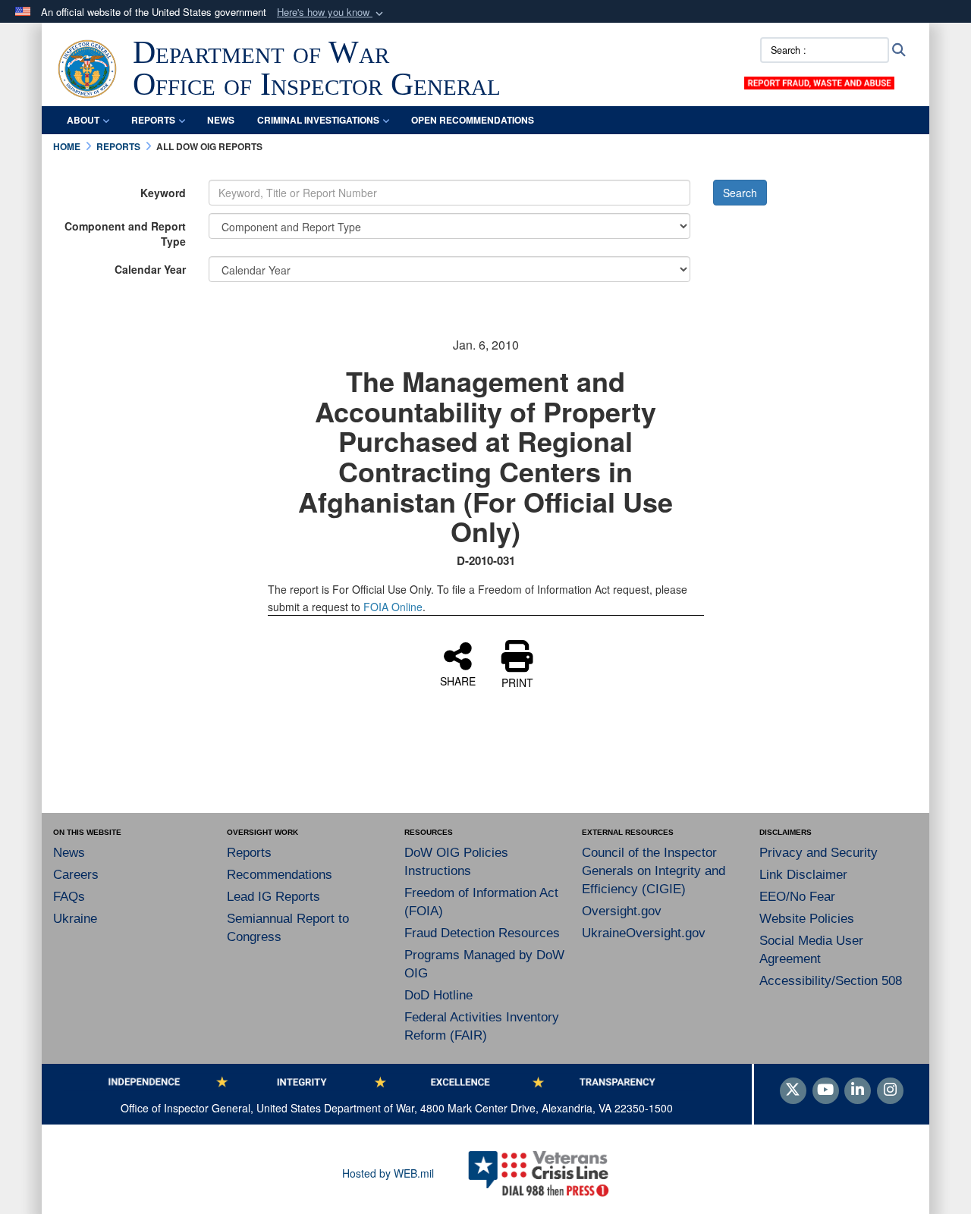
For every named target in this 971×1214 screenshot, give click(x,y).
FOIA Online (393, 606)
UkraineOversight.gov (643, 933)
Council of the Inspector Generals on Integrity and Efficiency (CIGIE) (653, 870)
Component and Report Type (125, 233)
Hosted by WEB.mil (388, 1173)
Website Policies (806, 918)
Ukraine (75, 918)
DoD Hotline (438, 995)
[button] (331, 12)
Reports (249, 852)
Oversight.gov (621, 911)
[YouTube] (825, 1090)
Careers (76, 874)
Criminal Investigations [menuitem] (318, 120)
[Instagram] (890, 1090)
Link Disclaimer (803, 874)
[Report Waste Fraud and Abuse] (819, 81)
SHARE (458, 680)
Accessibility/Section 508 (830, 981)
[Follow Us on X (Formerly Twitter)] (793, 1090)
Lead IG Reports (273, 896)
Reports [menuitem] (153, 120)
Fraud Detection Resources (482, 933)
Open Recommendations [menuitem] (472, 120)
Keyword (163, 192)
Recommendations (279, 874)
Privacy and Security (818, 852)
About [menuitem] (83, 120)
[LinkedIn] (857, 1090)
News (69, 852)
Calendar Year (150, 269)
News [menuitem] (220, 120)
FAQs (69, 896)
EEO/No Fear (797, 896)
